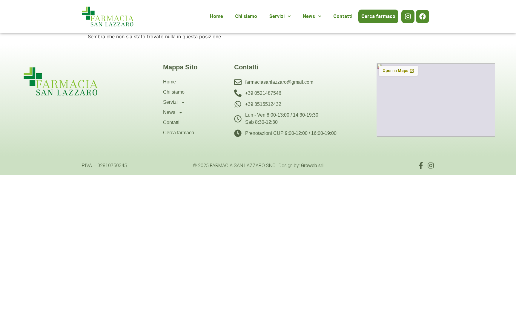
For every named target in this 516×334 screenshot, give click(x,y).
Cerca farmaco (378, 16)
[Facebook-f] (420, 165)
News (309, 16)
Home (216, 16)
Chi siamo (246, 16)
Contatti (342, 16)
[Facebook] (422, 16)
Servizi (277, 16)
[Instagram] (407, 16)
